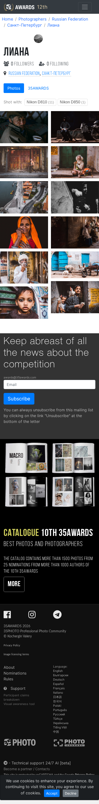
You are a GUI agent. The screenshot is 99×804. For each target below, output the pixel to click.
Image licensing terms (16, 654)
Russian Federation (70, 19)
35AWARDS (38, 88)
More (14, 584)
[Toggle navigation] (85, 7)
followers (23, 64)
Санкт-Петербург (24, 25)
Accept (51, 793)
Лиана (53, 25)
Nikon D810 (40, 102)
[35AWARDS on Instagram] (32, 616)
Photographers (33, 19)
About (9, 667)
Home (7, 19)
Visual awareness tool (19, 704)
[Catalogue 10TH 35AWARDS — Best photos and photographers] (49, 474)
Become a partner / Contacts (27, 769)
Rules (8, 678)
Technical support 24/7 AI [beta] (41, 763)
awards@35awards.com (20, 377)
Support (18, 688)
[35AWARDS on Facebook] (7, 616)
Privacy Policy (12, 645)
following (58, 64)
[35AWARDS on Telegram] (57, 616)
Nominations (15, 673)
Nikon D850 (73, 102)
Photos (13, 88)
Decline (70, 793)
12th (41, 7)
